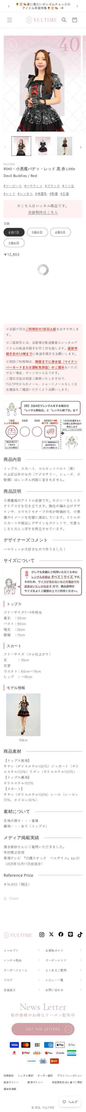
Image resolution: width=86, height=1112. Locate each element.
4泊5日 (60, 232)
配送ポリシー (35, 1082)
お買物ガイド (54, 950)
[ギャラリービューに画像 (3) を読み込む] (64, 146)
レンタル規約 (25, 1075)
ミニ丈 (69, 185)
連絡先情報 (10, 1089)
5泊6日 (37, 232)
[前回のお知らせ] (9, 6)
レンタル (26, 193)
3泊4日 (14, 243)
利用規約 (9, 1075)
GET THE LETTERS (43, 1029)
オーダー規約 (45, 1075)
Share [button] (14, 898)
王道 (65, 193)
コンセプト (11, 950)
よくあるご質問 (55, 970)
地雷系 (42, 193)
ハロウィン (34, 185)
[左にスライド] (5, 147)
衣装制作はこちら (43, 212)
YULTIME (48, 1107)
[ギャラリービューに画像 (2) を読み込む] (42, 146)
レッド (10, 193)
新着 (54, 193)
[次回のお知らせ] (77, 6)
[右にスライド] (80, 147)
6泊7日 (14, 232)
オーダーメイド (55, 960)
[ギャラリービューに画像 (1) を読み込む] (21, 146)
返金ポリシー (11, 1082)
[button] (9, 20)
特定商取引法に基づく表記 (67, 1082)
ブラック (53, 185)
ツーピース (14, 185)
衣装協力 (10, 990)
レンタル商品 (13, 960)
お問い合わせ (54, 990)
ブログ (8, 980)
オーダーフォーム (16, 970)
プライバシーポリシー (69, 1075)
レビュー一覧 (54, 980)
